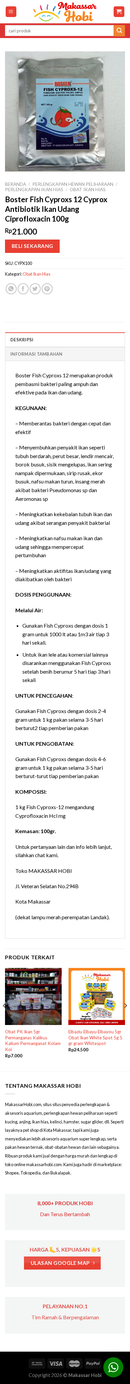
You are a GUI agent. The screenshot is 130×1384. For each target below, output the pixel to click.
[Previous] (4, 1018)
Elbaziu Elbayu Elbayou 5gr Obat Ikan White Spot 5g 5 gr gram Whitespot (95, 1037)
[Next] (125, 1018)
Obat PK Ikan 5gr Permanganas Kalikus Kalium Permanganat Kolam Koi (33, 1040)
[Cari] (119, 30)
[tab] (65, 339)
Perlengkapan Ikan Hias (34, 189)
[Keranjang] (119, 11)
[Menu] (11, 11)
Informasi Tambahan (36, 354)
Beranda (15, 184)
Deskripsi (21, 339)
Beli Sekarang (32, 246)
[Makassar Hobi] (65, 11)
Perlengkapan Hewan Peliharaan (72, 184)
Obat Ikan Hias (88, 189)
